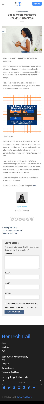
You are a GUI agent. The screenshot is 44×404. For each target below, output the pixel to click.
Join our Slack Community (15, 356)
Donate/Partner (8, 368)
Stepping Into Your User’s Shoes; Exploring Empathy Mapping (12, 230)
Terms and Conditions (10, 372)
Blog (3, 360)
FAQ (3, 351)
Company (5, 364)
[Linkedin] (19, 387)
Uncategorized (22, 12)
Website (8, 293)
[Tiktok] (29, 387)
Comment (9, 253)
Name (7, 273)
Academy (5, 347)
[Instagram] (14, 387)
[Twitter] (9, 387)
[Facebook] (4, 387)
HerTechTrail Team (24, 397)
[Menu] (3, 4)
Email (7, 283)
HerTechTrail (16, 336)
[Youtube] (33, 387)
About (4, 343)
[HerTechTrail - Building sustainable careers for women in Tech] (18, 4)
